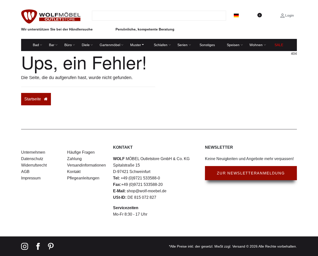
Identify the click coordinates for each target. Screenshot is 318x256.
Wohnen (256, 45)
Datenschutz (32, 159)
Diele (86, 45)
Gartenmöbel (110, 45)
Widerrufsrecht (34, 165)
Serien (182, 45)
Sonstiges (207, 45)
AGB (25, 172)
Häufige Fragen (81, 152)
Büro (68, 45)
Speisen (233, 45)
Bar (51, 45)
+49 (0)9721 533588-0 (140, 178)
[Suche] (223, 16)
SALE (279, 45)
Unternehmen (33, 152)
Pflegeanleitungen (83, 178)
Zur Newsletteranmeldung (251, 173)
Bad (36, 45)
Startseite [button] (33, 99)
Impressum (30, 178)
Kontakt (73, 172)
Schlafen (160, 45)
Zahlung (74, 159)
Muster (135, 45)
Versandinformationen (86, 165)
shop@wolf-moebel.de (146, 191)
